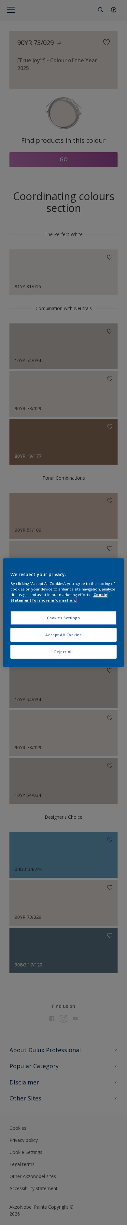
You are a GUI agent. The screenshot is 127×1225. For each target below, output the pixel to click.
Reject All (63, 651)
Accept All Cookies (63, 634)
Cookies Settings (63, 618)
